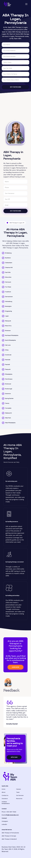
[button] (26, 4)
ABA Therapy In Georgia (9, 836)
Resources (19, 798)
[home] (7, 4)
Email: (10, 815)
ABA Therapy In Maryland (9, 839)
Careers (18, 789)
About (3, 792)
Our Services (20, 795)
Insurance (5, 798)
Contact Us (5, 795)
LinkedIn (4, 824)
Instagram (5, 821)
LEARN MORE (15, 667)
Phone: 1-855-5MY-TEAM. (9, 811)
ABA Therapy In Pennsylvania (10, 832)
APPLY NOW (14, 757)
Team (18, 792)
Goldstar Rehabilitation (6, 802)
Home (3, 789)
